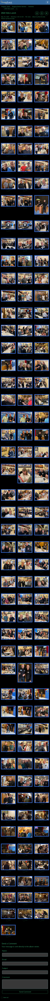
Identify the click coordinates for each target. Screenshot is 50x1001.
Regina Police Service (19, 6)
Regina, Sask (5, 6)
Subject (5, 968)
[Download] (37, 13)
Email (4, 959)
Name (4, 951)
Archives (31, 6)
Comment (6, 977)
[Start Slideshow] (46, 13)
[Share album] (42, 13)
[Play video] (8, 224)
